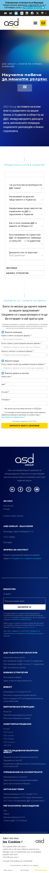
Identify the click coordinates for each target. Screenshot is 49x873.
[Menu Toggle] (35, 23)
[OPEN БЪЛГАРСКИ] (46, 13)
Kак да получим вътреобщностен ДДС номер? (25, 186)
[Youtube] (36, 489)
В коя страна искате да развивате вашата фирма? (23, 364)
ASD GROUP (9, 64)
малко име (6, 376)
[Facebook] (32, 13)
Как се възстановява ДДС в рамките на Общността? (23, 224)
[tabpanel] (24, 221)
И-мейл (5, 392)
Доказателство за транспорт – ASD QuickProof (24, 254)
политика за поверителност (21, 619)
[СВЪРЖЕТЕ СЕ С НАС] (43, 23)
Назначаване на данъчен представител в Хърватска (22, 198)
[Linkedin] (27, 13)
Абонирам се (24, 607)
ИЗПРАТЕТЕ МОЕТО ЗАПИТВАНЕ (25, 426)
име (3, 384)
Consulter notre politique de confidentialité (17, 861)
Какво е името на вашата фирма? (16, 335)
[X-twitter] (37, 13)
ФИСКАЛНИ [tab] (12, 174)
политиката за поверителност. (13, 417)
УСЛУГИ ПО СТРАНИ (30, 64)
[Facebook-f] (20, 489)
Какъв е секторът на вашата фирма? (17, 351)
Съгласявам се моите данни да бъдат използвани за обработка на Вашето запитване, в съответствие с (23, 414)
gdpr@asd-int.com (28, 627)
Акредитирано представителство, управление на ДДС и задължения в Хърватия (26, 211)
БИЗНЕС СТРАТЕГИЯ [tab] (17, 273)
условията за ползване (25, 633)
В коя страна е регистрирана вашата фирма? (21, 343)
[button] (24, 86)
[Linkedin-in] (12, 489)
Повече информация (33, 7)
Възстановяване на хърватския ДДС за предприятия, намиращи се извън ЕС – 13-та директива (25, 237)
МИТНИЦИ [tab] (11, 268)
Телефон (6, 399)
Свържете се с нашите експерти (26, 558)
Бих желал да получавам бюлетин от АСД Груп (22, 408)
